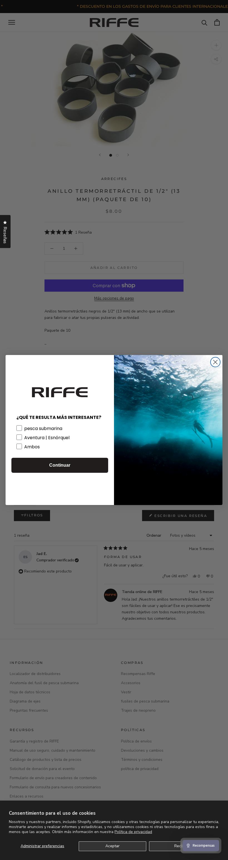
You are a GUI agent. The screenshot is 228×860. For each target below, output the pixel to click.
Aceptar (112, 846)
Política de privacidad (133, 831)
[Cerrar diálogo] (215, 362)
